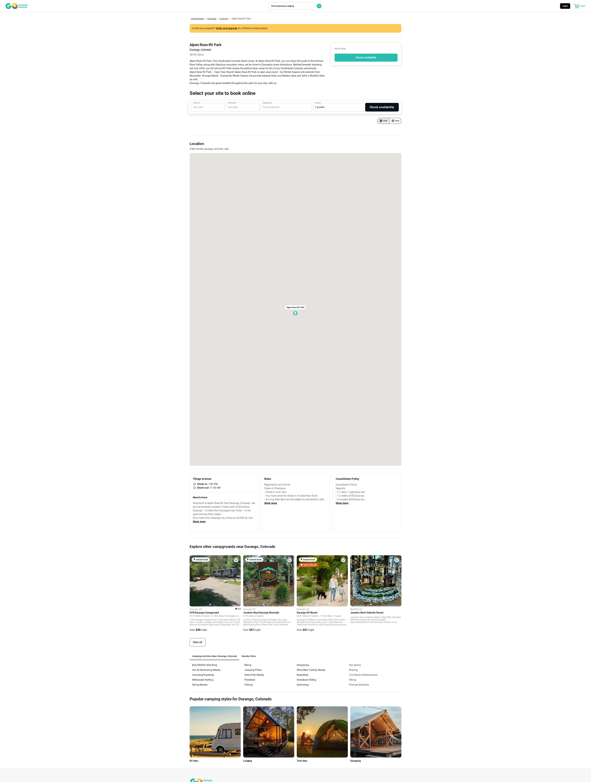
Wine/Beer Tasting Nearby (311, 669)
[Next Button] (237, 580)
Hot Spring (355, 665)
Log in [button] (565, 6)
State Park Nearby (254, 674)
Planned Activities (359, 684)
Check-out (232, 103)
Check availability (366, 57)
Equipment (267, 103)
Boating (353, 669)
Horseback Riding (306, 679)
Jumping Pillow (253, 669)
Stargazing (303, 665)
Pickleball (249, 679)
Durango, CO (196, 609)
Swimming (303, 684)
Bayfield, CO (356, 609)
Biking (247, 665)
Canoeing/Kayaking (203, 674)
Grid (385, 121)
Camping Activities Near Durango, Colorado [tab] (214, 656)
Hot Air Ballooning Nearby (206, 669)
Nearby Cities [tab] (249, 656)
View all (197, 642)
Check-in (196, 103)
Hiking (352, 679)
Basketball (302, 674)
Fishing (248, 684)
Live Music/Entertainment (363, 674)
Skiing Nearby (199, 684)
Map (397, 121)
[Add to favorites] (236, 560)
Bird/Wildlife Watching (204, 665)
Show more (199, 521)
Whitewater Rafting (202, 679)
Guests (318, 103)
